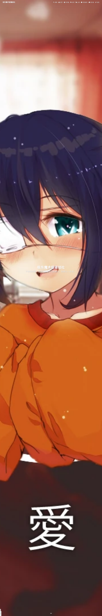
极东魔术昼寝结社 (9, 2)
